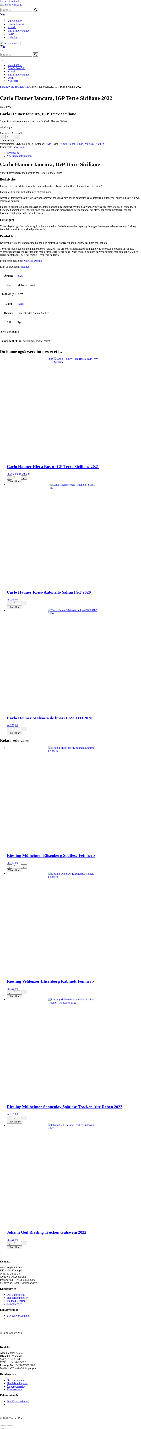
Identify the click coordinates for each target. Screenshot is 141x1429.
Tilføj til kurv (7, 140)
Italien (72, 143)
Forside (4, 86)
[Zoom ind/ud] (1, 1425)
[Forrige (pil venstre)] (1, 1428)
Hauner (25, 266)
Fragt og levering (16, 1300)
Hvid (26, 86)
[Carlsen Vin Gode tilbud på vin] (11, 4)
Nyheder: (13, 37)
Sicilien (100, 143)
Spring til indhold (9, 1)
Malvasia (90, 143)
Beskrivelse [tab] (13, 152)
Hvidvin (62, 143)
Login (11, 33)
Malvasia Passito (33, 260)
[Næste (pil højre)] (4, 1428)
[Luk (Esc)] (11, 1425)
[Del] (8, 1425)
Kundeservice (14, 1303)
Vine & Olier (15, 20)
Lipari (80, 143)
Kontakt (12, 27)
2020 (20, 275)
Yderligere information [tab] (19, 155)
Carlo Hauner (19, 147)
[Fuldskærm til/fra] (4, 1425)
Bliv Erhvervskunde (18, 30)
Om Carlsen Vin (16, 24)
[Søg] (35, 10)
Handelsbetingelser (17, 1297)
